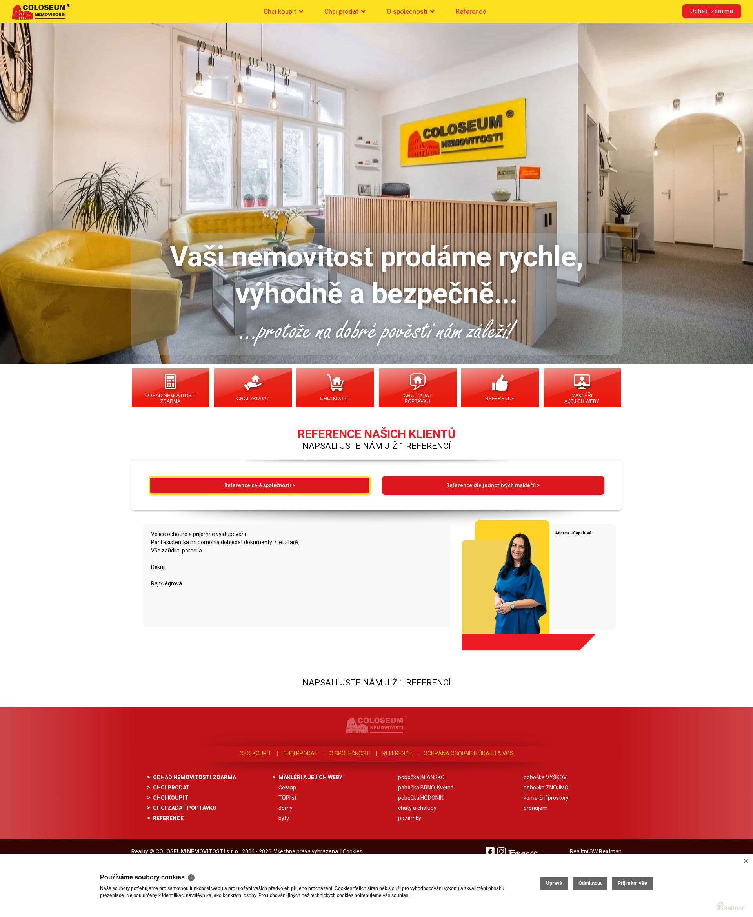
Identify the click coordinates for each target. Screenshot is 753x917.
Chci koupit (281, 11)
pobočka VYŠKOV (545, 777)
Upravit (554, 883)
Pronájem (535, 808)
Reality (139, 851)
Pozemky (409, 818)
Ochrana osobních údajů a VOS (468, 753)
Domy (285, 808)
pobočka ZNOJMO (546, 787)
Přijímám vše (632, 883)
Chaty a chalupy (417, 808)
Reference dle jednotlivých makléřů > (493, 485)
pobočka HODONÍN (421, 798)
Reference (471, 11)
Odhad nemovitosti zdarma (170, 398)
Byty (283, 818)
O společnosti (408, 11)
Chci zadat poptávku (417, 398)
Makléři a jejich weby (581, 398)
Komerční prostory (546, 798)
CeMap (287, 787)
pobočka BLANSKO (421, 777)
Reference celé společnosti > (259, 485)
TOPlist (287, 798)
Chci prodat (342, 11)
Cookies (352, 851)
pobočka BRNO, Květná (426, 787)
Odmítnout (590, 883)
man (610, 851)
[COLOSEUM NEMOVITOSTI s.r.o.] (41, 11)
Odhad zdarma (711, 11)
